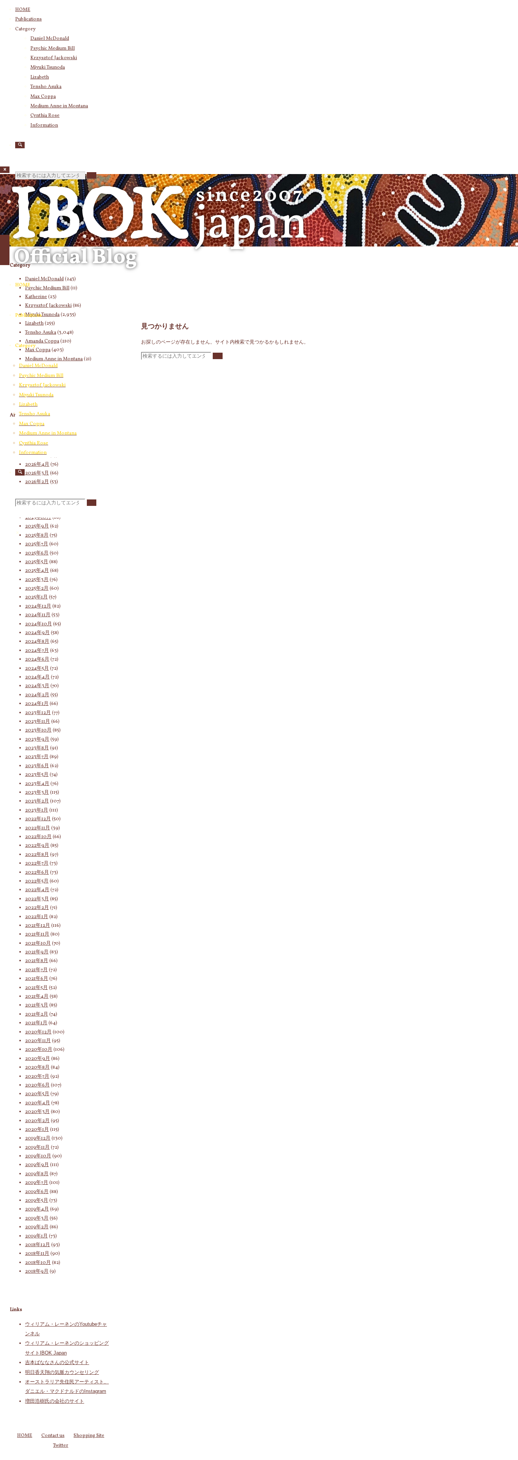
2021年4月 (37, 996)
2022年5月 (37, 881)
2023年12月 (38, 713)
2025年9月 (37, 526)
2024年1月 (37, 703)
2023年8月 (37, 748)
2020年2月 (37, 1121)
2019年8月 (37, 1174)
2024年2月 (37, 695)
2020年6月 (37, 1085)
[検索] (20, 145)
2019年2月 (37, 1227)
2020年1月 (37, 1129)
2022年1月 (36, 917)
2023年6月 (37, 766)
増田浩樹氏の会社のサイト (54, 1401)
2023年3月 (37, 792)
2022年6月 (37, 872)
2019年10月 (38, 1156)
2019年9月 (37, 1165)
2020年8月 (37, 1067)
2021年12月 (37, 925)
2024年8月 (37, 641)
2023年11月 (37, 721)
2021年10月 (38, 943)
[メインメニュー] (4, 250)
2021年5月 (36, 987)
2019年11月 (37, 1147)
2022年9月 (37, 845)
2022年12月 (38, 819)
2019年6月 (37, 1191)
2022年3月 (37, 899)
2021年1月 (36, 1023)
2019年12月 (37, 1138)
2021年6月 (36, 978)
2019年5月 (36, 1200)
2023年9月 (37, 739)
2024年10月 (38, 624)
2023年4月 (37, 783)
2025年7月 (36, 544)
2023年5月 (37, 774)
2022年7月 (37, 863)
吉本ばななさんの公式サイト (57, 1362)
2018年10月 (38, 1262)
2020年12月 (38, 1032)
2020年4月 (37, 1103)
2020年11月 (38, 1041)
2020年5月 (37, 1094)
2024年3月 (37, 686)
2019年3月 (37, 1218)
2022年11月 (37, 828)
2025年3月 (37, 579)
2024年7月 (37, 650)
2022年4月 (37, 890)
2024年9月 (37, 633)
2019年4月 (37, 1209)
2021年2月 (36, 1014)
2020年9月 (37, 1058)
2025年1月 (36, 597)
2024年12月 (38, 606)
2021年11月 (37, 934)
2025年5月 (36, 562)
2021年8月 (36, 961)
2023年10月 (38, 730)
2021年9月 (37, 952)
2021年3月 (36, 1005)
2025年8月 (37, 535)
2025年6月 (37, 553)
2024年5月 (37, 668)
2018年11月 (37, 1253)
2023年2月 (37, 801)
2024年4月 (37, 677)
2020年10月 (38, 1049)
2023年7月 (37, 757)
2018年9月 (37, 1271)
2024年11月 (37, 615)
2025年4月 (37, 570)
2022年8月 (37, 854)
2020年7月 (37, 1076)
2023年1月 (36, 810)
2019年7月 (36, 1182)
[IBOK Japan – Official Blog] (159, 278)
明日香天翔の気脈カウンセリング (62, 1372)
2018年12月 (37, 1245)
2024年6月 (37, 659)
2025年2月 (37, 588)
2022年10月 (38, 837)
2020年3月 (37, 1111)
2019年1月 (36, 1236)
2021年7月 (36, 970)
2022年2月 (37, 907)
